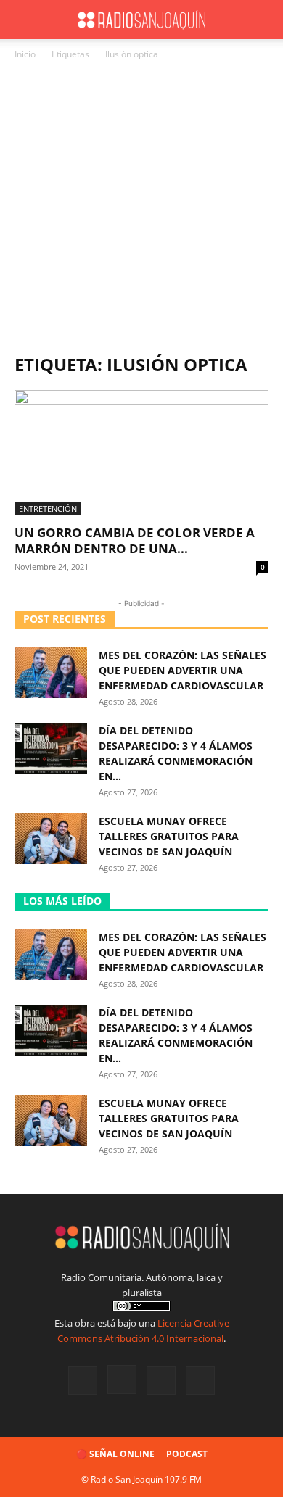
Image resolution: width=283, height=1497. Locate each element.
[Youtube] (200, 1380)
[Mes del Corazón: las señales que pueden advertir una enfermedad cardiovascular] (51, 672)
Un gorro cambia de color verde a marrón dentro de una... (135, 540)
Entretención (48, 508)
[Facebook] (82, 1380)
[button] (24, 19)
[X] (161, 1380)
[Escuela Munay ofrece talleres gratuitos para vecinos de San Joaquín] (51, 838)
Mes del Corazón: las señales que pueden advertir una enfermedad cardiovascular (182, 670)
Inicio (25, 54)
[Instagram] (121, 1379)
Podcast (187, 1454)
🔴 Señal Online (115, 1454)
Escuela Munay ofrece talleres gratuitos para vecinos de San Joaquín (169, 836)
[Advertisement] (141, 211)
